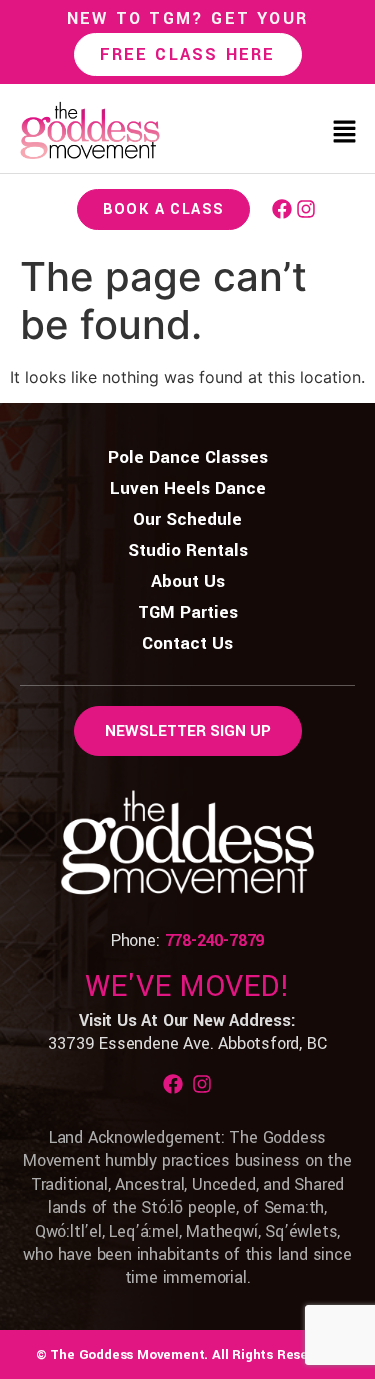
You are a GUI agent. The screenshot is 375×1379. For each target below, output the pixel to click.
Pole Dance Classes (188, 457)
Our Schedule (187, 519)
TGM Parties (188, 612)
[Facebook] (282, 209)
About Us (188, 581)
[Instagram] (306, 209)
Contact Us (187, 643)
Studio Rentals (188, 550)
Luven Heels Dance (188, 488)
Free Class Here (188, 54)
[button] (345, 133)
